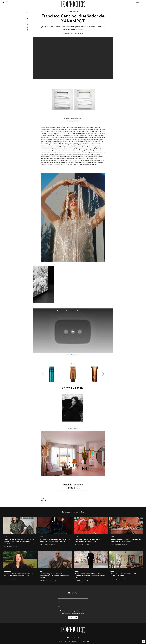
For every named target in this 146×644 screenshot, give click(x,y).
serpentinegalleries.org (73, 121)
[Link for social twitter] (68, 638)
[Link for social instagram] (74, 638)
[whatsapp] (27, 27)
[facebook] (27, 16)
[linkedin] (27, 21)
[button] (103, 217)
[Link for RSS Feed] (78, 637)
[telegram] (27, 30)
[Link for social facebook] (71, 638)
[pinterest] (27, 18)
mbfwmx (43, 500)
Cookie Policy (85, 641)
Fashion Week (73, 11)
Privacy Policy (80, 613)
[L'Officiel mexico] (73, 4)
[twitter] (27, 24)
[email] (27, 13)
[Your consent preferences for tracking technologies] (143, 641)
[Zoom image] (62, 99)
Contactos (67, 641)
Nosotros (59, 641)
